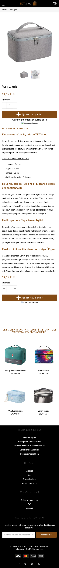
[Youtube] (39, 564)
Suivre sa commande (29, 500)
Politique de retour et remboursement (29, 446)
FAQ (29, 504)
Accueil (29, 471)
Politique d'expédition (29, 454)
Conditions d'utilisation (29, 450)
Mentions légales (29, 438)
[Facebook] (18, 564)
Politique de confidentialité (29, 442)
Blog (29, 475)
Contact (29, 508)
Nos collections (29, 479)
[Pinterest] (25, 564)
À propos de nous (29, 483)
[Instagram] (32, 564)
